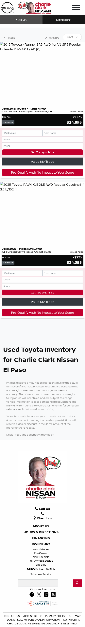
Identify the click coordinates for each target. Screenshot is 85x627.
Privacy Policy (55, 616)
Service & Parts (41, 569)
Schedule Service (41, 574)
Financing (41, 538)
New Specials (41, 557)
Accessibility (32, 616)
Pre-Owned (41, 553)
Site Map (74, 616)
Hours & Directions (41, 532)
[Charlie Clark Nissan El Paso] (26, 7)
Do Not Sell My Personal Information (33, 619)
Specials (41, 564)
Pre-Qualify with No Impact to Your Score (42, 172)
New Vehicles (41, 549)
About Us (41, 526)
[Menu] (76, 8)
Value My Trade (42, 161)
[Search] (77, 583)
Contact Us (12, 616)
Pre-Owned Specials (40, 560)
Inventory (41, 544)
